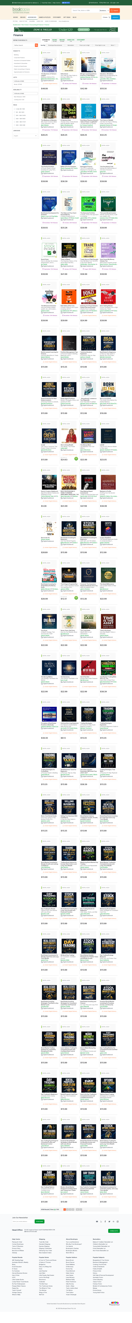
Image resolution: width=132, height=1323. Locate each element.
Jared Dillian (84, 218)
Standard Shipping (44, 1244)
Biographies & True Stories (101, 1260)
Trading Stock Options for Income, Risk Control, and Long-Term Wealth (69, 864)
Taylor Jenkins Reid (72, 1288)
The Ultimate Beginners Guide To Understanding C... (108, 540)
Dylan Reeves (65, 1052)
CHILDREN (32, 21)
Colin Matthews (45, 867)
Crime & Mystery (98, 1279)
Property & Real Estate (20, 66)
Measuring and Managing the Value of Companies (108, 76)
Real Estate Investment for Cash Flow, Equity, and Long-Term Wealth (109, 1188)
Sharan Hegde (45, 539)
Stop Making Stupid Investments (86, 492)
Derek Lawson (84, 867)
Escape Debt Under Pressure (88, 678)
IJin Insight (64, 728)
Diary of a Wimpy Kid (45, 1266)
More (112, 45)
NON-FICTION (23, 21)
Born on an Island (105, 398)
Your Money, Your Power (68, 446)
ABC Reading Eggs (17, 1260)
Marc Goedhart (111, 78)
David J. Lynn (45, 216)
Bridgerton (42, 1264)
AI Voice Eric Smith (114, 403)
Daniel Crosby (45, 310)
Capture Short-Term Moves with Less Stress (49, 911)
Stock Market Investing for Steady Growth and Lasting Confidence (49, 864)
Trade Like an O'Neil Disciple (89, 259)
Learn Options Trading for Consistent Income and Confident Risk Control (69, 1049)
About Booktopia (72, 1239)
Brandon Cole (45, 913)
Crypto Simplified (105, 537)
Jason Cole (103, 1052)
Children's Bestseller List (100, 1244)
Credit (43, 445)
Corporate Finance (19, 57)
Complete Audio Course (48, 1096)
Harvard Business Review (19, 1273)
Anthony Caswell (85, 357)
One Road (44, 630)
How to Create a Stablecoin (49, 491)
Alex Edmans (45, 125)
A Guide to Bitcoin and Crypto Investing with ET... (69, 308)
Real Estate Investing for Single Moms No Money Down (48, 585)
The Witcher (42, 1290)
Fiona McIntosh (70, 1271)
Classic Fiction (97, 1281)
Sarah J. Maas (70, 1286)
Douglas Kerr (45, 1006)
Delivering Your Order (45, 1250)
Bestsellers (71, 45)
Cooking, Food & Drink (99, 1264)
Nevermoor (42, 1279)
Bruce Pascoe (70, 1262)
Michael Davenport (46, 403)
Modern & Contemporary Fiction (102, 1286)
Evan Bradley (104, 867)
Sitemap (14, 1252)
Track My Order (43, 1242)
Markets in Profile (105, 491)
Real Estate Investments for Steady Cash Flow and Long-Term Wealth (50, 956)
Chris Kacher (91, 264)
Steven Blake (45, 1052)
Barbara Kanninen (78, 496)
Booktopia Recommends (55, 45)
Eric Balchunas (65, 310)
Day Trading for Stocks (48, 908)
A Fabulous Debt (66, 120)
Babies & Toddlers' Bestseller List (103, 1242)
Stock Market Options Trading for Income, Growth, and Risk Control (89, 817)
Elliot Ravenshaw (105, 681)
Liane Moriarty (70, 1277)
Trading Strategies (86, 723)
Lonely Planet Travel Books (20, 1281)
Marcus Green (84, 960)
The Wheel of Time (45, 1288)
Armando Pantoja (105, 125)
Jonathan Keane (105, 774)
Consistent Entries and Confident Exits (47, 1189)
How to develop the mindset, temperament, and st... (49, 261)
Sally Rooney (70, 1284)
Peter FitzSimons (71, 1281)
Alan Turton (93, 171)
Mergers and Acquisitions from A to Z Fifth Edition (88, 74)
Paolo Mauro (64, 218)
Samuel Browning (46, 449)
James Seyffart (76, 310)
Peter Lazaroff (45, 171)
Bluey (13, 1264)
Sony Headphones (64, 21)
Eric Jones (114, 496)
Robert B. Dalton (105, 496)
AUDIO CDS (40, 21)
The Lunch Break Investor (108, 213)
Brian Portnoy (104, 264)
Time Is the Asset (105, 630)
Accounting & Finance (36, 24)
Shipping (42, 1239)
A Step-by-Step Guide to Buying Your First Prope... (107, 354)
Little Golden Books (18, 1279)
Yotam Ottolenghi (71, 1294)
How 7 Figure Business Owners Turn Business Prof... (70, 586)
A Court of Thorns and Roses (47, 1260)
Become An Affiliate (18, 1250)
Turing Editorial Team (47, 496)
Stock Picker (45, 259)
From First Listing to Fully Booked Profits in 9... (48, 818)
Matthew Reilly (70, 1279)
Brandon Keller (65, 960)
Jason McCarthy (85, 913)
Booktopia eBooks (71, 1250)
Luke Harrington (105, 913)
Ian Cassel (44, 264)
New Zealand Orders (45, 1252)
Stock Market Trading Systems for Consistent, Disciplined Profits (48, 1049)
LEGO (13, 1277)
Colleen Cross (84, 310)
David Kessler (65, 357)
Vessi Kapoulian (65, 496)
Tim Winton (69, 1290)
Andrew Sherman (85, 77)
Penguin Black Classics (19, 1286)
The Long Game (85, 630)
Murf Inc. (94, 403)
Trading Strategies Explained (106, 724)
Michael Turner (84, 1052)
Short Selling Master (106, 305)
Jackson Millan (65, 589)
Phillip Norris (103, 1145)
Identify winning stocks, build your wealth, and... (108, 215)
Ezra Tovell (64, 680)
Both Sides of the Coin (67, 305)
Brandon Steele (65, 913)
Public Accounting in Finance (22, 69)
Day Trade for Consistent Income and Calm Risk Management (88, 1188)
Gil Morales (83, 264)
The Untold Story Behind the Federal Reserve (108, 400)
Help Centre (16, 1239)
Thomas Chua (104, 218)
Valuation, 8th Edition (106, 74)
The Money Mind (85, 445)
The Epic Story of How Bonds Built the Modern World (69, 122)
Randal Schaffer (96, 310)
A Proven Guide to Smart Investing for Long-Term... (48, 169)
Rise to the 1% (45, 537)
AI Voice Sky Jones (58, 589)
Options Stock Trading (107, 1094)
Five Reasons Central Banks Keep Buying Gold (69, 725)
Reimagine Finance (86, 166)
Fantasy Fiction (97, 1284)
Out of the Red (84, 677)
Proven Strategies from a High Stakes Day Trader (109, 308)
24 (54, 1209)
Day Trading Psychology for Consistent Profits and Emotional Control (49, 1142)
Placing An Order (17, 1242)
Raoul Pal (103, 171)
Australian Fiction (98, 1277)
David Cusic (55, 726)
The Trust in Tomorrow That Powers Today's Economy (49, 447)
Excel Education (17, 1266)
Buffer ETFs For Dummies (68, 166)
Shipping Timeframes (45, 1248)
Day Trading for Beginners (49, 1094)
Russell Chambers (85, 821)
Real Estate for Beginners (108, 352)
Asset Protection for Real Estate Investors (48, 399)
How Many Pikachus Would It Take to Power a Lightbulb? (89, 121)
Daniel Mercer (45, 774)
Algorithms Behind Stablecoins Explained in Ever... (50, 493)
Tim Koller (103, 78)
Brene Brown (70, 1260)
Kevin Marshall (104, 821)
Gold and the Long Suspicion (70, 723)
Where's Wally (16, 1294)
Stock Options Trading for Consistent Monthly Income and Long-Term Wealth (108, 1142)
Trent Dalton (69, 1292)
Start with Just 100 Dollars (88, 541)
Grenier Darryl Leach (86, 774)
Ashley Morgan (45, 589)
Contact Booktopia (17, 1244)
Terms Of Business (17, 1246)
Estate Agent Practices (68, 398)
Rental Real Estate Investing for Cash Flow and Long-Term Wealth (108, 817)
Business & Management (100, 1262)
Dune (40, 1269)
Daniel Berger (104, 728)
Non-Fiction (25, 24)
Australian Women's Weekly (20, 1262)
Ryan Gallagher (104, 960)
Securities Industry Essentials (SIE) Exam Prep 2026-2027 (88, 771)
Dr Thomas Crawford (86, 125)
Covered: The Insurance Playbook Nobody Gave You (89, 584)
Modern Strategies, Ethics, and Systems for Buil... (70, 400)
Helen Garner (70, 1273)
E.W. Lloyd (94, 496)
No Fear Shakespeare (18, 1284)
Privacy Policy (16, 1248)
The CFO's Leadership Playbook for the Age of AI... (88, 169)
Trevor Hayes (84, 1192)
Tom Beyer (77, 168)
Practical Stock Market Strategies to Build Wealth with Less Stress (69, 1142)
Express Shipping (44, 1246)
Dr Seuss (14, 1269)
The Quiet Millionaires (107, 584)
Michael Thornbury (86, 728)
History (95, 1273)
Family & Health (97, 1269)
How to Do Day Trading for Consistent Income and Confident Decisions (88, 1095)
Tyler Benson (45, 1145)
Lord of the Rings (44, 1277)
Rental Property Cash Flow (69, 1094)
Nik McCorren (84, 680)
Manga (95, 1288)
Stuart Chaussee (66, 168)
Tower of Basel (65, 259)
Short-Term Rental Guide (49, 816)
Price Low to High (85, 45)
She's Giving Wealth (67, 445)
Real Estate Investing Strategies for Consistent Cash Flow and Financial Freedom (69, 1004)
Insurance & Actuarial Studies (22, 60)
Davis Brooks (113, 264)
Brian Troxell (75, 218)
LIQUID (102, 445)
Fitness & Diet (97, 1271)
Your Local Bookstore (72, 1242)
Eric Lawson (64, 1192)
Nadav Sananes (104, 542)
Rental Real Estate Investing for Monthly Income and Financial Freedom (89, 1142)
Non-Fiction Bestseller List (100, 1250)
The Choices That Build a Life (69, 678)
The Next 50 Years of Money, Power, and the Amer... (108, 122)
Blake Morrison (65, 542)
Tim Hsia (58, 78)
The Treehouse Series (46, 1286)
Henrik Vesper (45, 635)
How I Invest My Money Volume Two (107, 260)
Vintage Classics (17, 1292)
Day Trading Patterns (47, 1187)
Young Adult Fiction (98, 1292)
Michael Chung (84, 403)
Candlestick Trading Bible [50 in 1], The (108, 677)
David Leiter (84, 496)
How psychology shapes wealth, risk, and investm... (49, 308)
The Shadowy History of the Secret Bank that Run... (69, 261)
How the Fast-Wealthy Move (69, 632)
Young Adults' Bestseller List (101, 1246)
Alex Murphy (64, 867)
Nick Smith (103, 403)
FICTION (15, 21)
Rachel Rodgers (65, 78)
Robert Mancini (45, 357)
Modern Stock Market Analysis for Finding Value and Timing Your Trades (69, 1188)
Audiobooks (17, 24)
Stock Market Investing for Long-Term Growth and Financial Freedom (69, 910)
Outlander (42, 1281)
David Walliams (70, 1264)
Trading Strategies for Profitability (48, 770)
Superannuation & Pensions (22, 72)
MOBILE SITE (114, 1231)
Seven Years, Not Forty (68, 630)
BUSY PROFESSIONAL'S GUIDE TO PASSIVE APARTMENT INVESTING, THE (70, 492)
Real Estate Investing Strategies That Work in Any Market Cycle (49, 1003)
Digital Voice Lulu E (75, 728)
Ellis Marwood (104, 589)
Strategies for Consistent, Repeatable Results (107, 1096)
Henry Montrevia (85, 449)
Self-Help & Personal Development (103, 1275)
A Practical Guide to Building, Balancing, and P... (69, 354)
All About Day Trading (67, 955)
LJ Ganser (93, 218)
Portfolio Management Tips (69, 352)
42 (77, 1209)
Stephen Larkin (45, 821)
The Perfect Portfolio (47, 166)
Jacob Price (44, 960)
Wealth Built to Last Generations (86, 632)
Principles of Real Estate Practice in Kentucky (48, 724)
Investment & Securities (20, 63)
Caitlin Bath (64, 448)
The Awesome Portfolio (87, 213)
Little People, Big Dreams (46, 1275)
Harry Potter (15, 1275)
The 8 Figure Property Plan (69, 584)
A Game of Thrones (45, 1262)
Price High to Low (100, 45)
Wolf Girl (41, 1294)
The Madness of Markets (49, 120)
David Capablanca (105, 310)
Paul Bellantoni (56, 216)
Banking (16, 54)
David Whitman (104, 1099)
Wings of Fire (43, 1292)
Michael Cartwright (105, 357)
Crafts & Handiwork (98, 1266)
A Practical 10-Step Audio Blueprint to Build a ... (87, 725)
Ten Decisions (65, 677)
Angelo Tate (117, 125)
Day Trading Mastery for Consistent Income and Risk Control (108, 1049)
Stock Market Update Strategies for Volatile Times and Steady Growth (89, 956)
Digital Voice (76, 542)
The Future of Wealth (106, 120)
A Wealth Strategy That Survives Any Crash (48, 632)
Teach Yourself (16, 1290)
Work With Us (70, 1252)
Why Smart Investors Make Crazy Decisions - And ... (49, 122)
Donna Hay (69, 1269)
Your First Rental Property (68, 541)
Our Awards (69, 1246)
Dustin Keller (84, 1145)
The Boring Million (46, 677)
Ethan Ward (103, 1192)
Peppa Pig (15, 1288)
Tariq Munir (83, 171)
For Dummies (16, 1271)
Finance (47, 24)
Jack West (42, 1273)
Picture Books (97, 1290)
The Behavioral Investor (48, 305)
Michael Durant (65, 774)
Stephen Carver (65, 821)
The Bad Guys (43, 1284)
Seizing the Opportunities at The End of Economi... (108, 169)
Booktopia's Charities (72, 1248)
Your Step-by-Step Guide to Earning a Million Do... (69, 76)
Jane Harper (69, 1275)
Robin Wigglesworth (67, 125)
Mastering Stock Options (107, 908)
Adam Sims (114, 218)
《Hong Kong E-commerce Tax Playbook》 (88, 399)
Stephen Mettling (46, 726)
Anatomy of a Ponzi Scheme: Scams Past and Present (89, 306)
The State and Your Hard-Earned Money (69, 213)
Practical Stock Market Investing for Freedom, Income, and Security (107, 1003)
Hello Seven (64, 74)
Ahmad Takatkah (105, 449)
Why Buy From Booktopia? (74, 1244)
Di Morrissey (69, 1266)
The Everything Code (106, 166)
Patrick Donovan (66, 403)
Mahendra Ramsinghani (48, 78)
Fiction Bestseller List (99, 1248)
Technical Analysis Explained (86, 352)
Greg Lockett (118, 310)
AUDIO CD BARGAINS (51, 21)
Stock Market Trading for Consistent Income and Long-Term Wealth (108, 864)
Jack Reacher (43, 1271)
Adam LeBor (64, 264)
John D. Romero (85, 589)
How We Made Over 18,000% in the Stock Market (89, 261)
